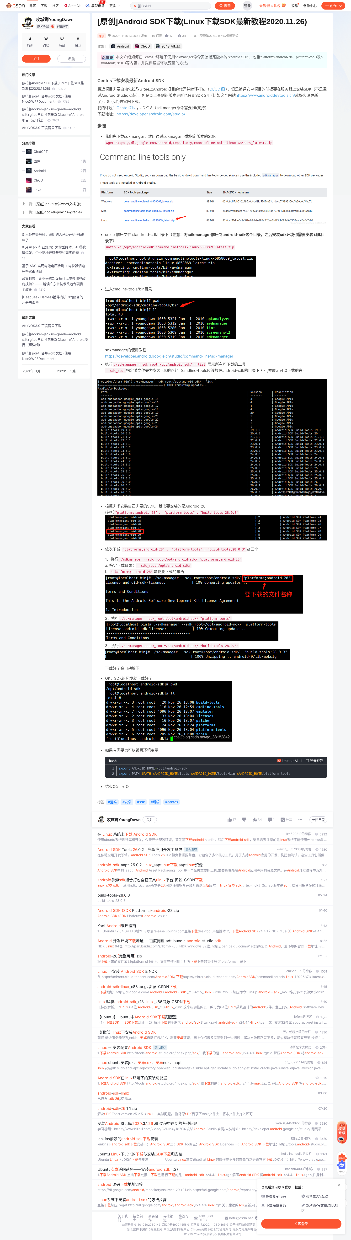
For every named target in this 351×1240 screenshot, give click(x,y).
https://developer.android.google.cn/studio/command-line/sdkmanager (169, 356)
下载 (44, 6)
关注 (149, 820)
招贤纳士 (138, 1218)
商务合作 (153, 1218)
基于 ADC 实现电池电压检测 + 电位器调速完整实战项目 (53, 268)
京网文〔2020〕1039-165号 (209, 1224)
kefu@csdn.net (241, 1218)
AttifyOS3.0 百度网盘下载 (48, 128)
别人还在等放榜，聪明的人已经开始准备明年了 (53, 237)
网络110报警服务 (151, 1229)
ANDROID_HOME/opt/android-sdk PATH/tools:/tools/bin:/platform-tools (204, 770)
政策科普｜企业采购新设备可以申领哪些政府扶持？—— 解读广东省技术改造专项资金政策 (53, 283)
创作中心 (310, 6)
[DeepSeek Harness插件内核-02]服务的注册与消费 (52, 300)
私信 (71, 59)
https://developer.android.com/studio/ (151, 114)
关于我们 (123, 1218)
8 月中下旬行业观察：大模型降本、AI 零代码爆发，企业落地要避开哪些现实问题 (54, 252)
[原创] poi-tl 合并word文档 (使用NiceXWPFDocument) (46, 99)
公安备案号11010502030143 (141, 1224)
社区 (55, 6)
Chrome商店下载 (202, 1229)
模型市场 (98, 6)
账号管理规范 (222, 1229)
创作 (333, 6)
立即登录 (301, 1224)
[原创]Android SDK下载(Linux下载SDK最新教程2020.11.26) (53, 86)
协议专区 (184, 1218)
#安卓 (126, 802)
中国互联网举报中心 (176, 1229)
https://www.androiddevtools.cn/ (265, 95)
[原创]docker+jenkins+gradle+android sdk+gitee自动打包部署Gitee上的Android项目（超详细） (53, 114)
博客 (32, 6)
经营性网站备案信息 (242, 1224)
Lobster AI (290, 761)
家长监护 (133, 1229)
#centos (171, 802)
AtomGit (74, 6)
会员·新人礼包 (270, 6)
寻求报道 (168, 1218)
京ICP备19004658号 (175, 1224)
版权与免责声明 (243, 1229)
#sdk (141, 802)
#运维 (112, 802)
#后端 (155, 802)
